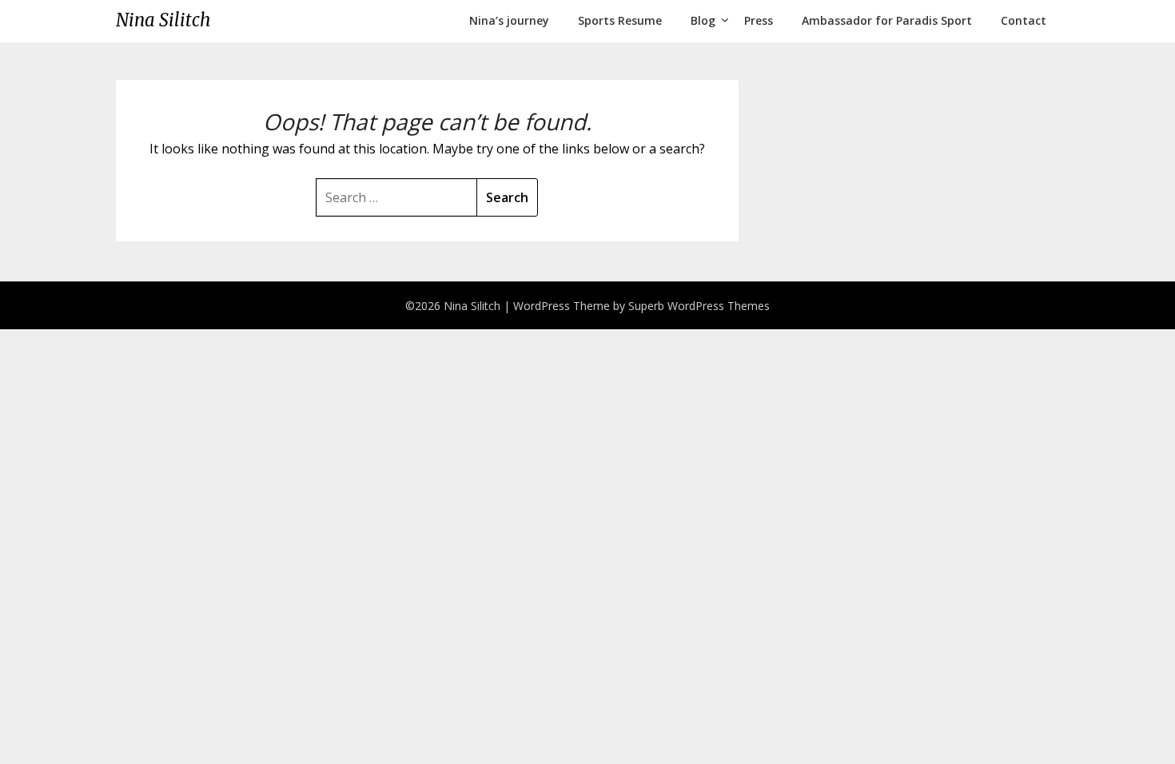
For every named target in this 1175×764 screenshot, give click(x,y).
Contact (1023, 20)
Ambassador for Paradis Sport (887, 20)
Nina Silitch (163, 20)
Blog (703, 20)
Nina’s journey (509, 20)
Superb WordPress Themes (699, 305)
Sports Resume (620, 20)
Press (758, 20)
